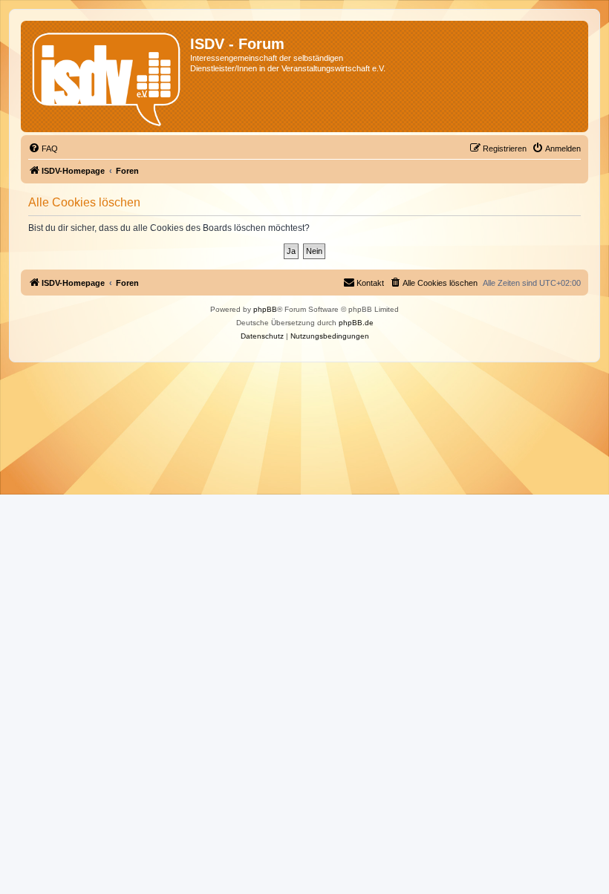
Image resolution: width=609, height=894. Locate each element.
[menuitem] (43, 148)
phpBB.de (356, 323)
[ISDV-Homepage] (107, 76)
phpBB (265, 309)
